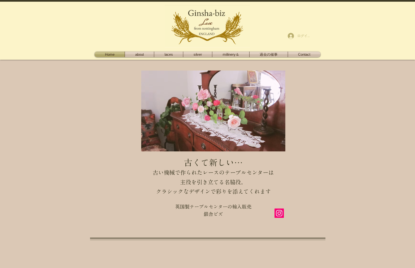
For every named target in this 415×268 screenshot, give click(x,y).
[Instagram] (279, 213)
